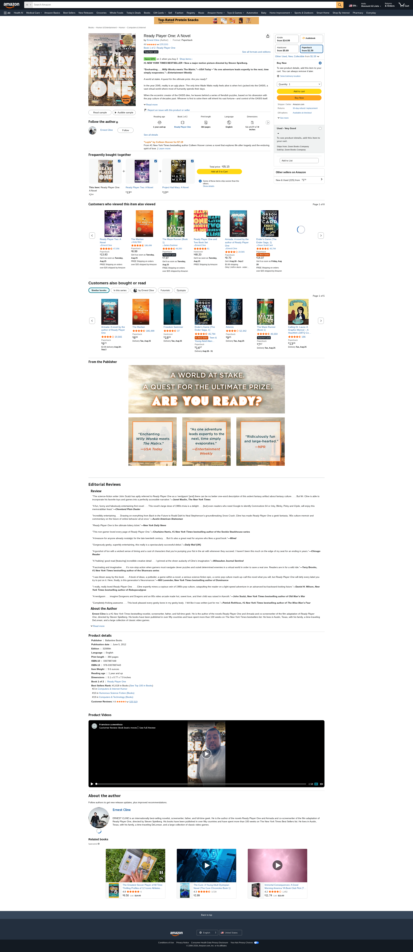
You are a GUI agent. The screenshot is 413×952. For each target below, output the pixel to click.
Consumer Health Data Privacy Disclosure (209, 943)
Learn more (165, 148)
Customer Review (108, 727)
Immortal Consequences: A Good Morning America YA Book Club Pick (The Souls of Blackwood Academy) (286, 887)
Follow (125, 130)
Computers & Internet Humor (112, 688)
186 (304, 337)
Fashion (179, 12)
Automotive (252, 12)
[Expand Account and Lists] (380, 6)
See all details (151, 134)
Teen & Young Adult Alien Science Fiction (206, 339)
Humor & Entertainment (106, 27)
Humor (122, 27)
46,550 (274, 333)
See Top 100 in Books (141, 685)
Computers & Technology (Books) (116, 697)
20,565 (118, 337)
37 (178, 331)
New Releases (86, 12)
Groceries (101, 12)
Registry (191, 12)
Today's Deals (133, 12)
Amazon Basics (52, 12)
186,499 (150, 331)
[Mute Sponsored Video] (161, 879)
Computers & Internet (136, 27)
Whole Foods (116, 12)
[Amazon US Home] (176, 934)
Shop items (185, 59)
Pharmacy (358, 12)
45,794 (211, 333)
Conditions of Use (166, 943)
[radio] (286, 39)
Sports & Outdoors (303, 12)
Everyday (371, 12)
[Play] (91, 784)
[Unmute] (321, 784)
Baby (263, 12)
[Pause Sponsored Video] (161, 873)
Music (201, 12)
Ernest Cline (153, 40)
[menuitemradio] (316, 784)
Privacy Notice (182, 943)
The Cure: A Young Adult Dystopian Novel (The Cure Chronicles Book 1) (212, 886)
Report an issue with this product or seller (169, 110)
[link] (142, 171)
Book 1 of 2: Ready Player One (159, 47)
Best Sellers (69, 12)
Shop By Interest (341, 12)
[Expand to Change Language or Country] (216, 933)
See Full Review (147, 727)
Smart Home (323, 12)
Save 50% (150, 59)
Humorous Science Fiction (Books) (116, 693)
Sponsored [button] (92, 844)
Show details (208, 186)
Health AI (18, 12)
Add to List (287, 160)
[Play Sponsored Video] (206, 865)
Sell (170, 12)
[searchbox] (184, 5)
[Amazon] (12, 5)
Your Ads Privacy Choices (242, 943)
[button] (7, 13)
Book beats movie (127, 727)
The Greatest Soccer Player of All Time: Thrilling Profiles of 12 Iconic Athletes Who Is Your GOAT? (143, 887)
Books (147, 12)
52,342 (243, 331)
